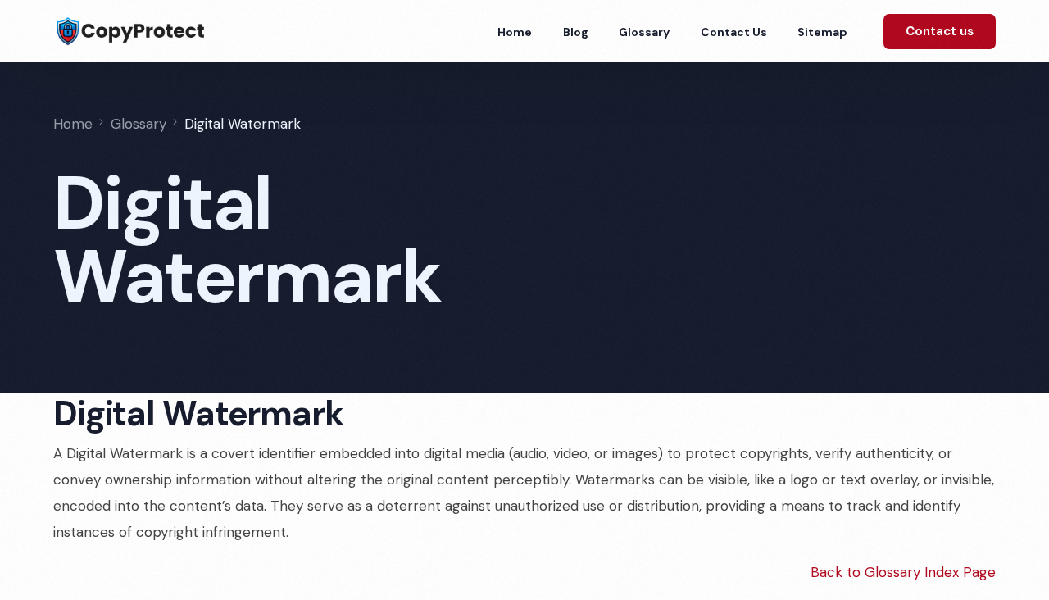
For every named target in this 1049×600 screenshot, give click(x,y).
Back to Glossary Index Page (903, 572)
